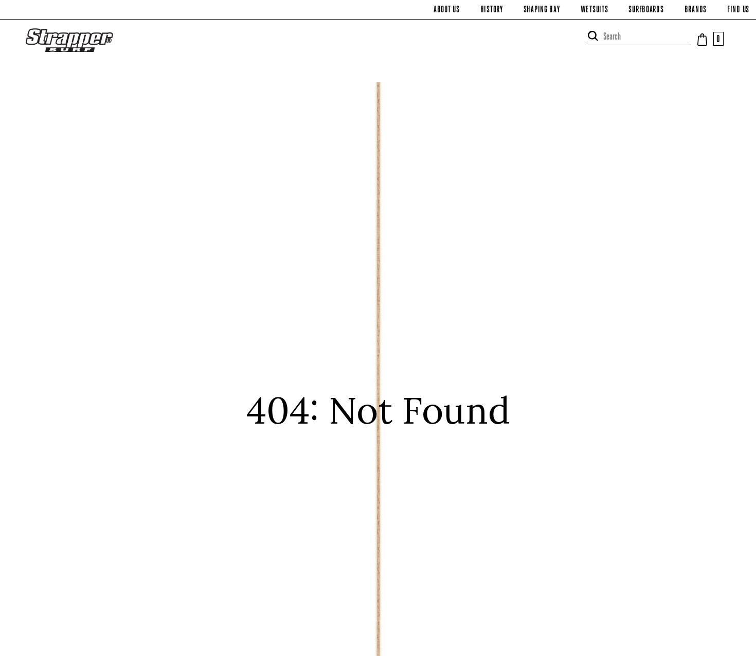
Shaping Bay (542, 10)
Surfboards (645, 10)
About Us (447, 10)
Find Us (738, 10)
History (491, 10)
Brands (696, 10)
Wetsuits (594, 10)
